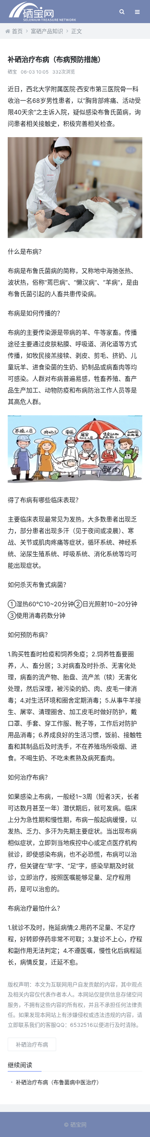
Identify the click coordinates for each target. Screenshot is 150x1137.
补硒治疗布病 (32, 1044)
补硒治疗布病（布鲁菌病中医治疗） (59, 1082)
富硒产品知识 (47, 31)
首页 (17, 31)
